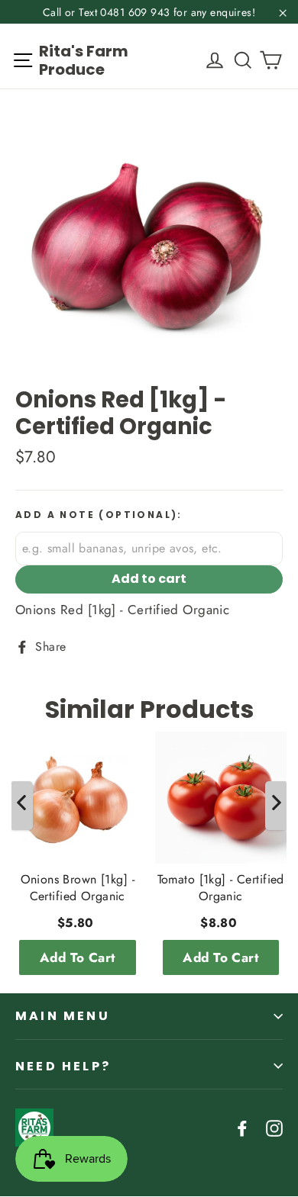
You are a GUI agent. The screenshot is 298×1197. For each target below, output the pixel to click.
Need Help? (63, 1066)
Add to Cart (77, 957)
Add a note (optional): (99, 515)
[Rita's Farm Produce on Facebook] (242, 1127)
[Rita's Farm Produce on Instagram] (274, 1127)
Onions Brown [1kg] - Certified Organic (78, 888)
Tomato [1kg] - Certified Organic (220, 888)
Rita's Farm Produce (83, 60)
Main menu (62, 1016)
